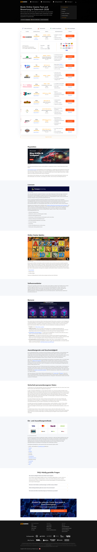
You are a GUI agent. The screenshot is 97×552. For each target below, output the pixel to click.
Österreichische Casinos (32, 169)
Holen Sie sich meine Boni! (59, 510)
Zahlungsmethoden (58, 1)
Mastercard (42, 446)
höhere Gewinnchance (37, 360)
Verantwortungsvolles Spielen (66, 528)
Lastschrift (31, 461)
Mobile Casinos (49, 526)
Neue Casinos (49, 528)
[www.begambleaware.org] (62, 536)
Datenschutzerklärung (65, 529)
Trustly (55, 373)
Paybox (30, 462)
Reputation (64, 9)
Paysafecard (31, 456)
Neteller (61, 373)
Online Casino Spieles (65, 13)
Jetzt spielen (70, 35)
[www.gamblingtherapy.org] (68, 536)
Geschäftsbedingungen (65, 526)
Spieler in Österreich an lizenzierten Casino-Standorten (57, 205)
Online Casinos (35, 1)
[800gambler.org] (49, 537)
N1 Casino (33, 529)
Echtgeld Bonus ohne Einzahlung (35, 332)
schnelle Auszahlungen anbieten (40, 369)
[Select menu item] (38, 1)
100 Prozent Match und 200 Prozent (47, 341)
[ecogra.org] (42, 536)
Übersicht (70, 38)
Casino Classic (33, 528)
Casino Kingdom (34, 526)
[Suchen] (76, 2)
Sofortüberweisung (32, 457)
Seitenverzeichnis (64, 531)
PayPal (30, 448)
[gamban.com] (56, 536)
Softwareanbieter (65, 15)
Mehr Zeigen (64, 17)
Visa (39, 446)
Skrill (57, 373)
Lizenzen (63, 11)
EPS (29, 464)
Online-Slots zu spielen (39, 326)
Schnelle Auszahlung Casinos (51, 529)
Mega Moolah (31, 269)
